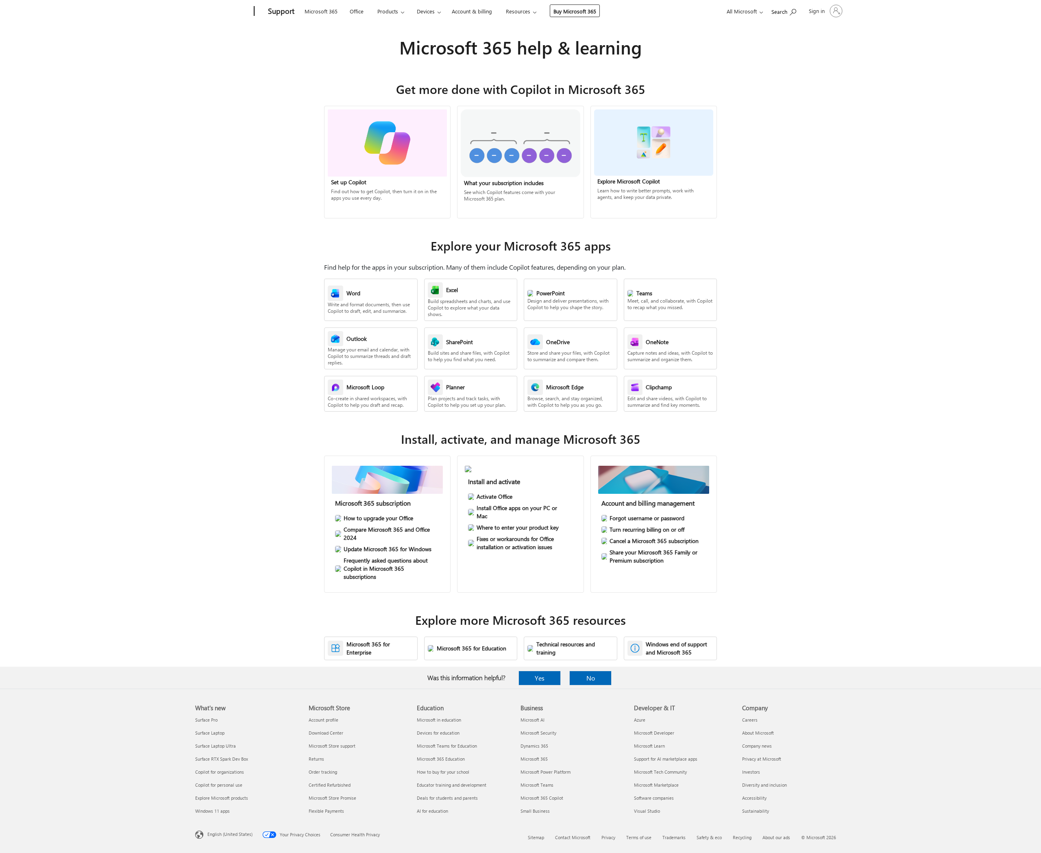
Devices (426, 11)
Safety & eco (709, 837)
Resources (518, 11)
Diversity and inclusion (764, 785)
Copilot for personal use (218, 785)
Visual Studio (647, 811)
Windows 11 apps (212, 811)
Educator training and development (451, 785)
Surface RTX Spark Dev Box (221, 759)
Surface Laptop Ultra (215, 746)
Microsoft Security (538, 733)
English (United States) (230, 834)
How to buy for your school (443, 772)
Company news (757, 746)
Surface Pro (206, 720)
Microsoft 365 (321, 11)
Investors (751, 772)
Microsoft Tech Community (660, 772)
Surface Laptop (209, 733)
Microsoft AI (532, 720)
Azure (639, 720)
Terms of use (638, 837)
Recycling (742, 837)
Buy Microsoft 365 (574, 11)
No (590, 678)
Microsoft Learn (649, 746)
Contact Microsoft (572, 837)
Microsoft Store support (332, 746)
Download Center (326, 733)
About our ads (776, 837)
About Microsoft (758, 733)
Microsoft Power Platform (545, 772)
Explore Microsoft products (221, 798)
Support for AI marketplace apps (665, 759)
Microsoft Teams (536, 785)
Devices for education (438, 733)
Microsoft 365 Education (441, 759)
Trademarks (674, 837)
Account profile (323, 720)
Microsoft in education (439, 720)
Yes (539, 678)
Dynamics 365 (534, 746)
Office (357, 11)
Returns (316, 759)
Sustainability (755, 811)
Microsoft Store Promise (332, 798)
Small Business (535, 811)
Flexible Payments (326, 811)
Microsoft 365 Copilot (541, 798)
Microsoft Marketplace (656, 785)
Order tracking (323, 772)
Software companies (654, 798)
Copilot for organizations (219, 772)
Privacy (608, 837)
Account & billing (472, 11)
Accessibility (754, 798)
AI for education (432, 811)
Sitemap (536, 837)
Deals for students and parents (447, 798)
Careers (750, 720)
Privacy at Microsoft (761, 759)
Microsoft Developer (654, 733)
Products (387, 11)
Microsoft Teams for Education (447, 746)
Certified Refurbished (330, 785)
